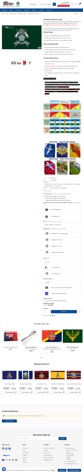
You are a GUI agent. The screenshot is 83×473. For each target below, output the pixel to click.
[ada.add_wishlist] (15, 392)
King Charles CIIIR (55, 216)
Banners (34, 10)
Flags (11, 10)
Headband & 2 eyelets (56, 239)
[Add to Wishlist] (79, 311)
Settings (52, 470)
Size (52, 221)
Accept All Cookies (74, 470)
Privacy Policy (47, 452)
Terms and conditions (49, 457)
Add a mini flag (48, 278)
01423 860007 (66, 2)
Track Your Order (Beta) (49, 448)
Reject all (62, 470)
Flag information (48, 298)
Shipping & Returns (48, 460)
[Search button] (54, 4)
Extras (46, 258)
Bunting (41, 10)
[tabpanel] (9, 381)
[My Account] (72, 4)
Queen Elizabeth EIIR (56, 209)
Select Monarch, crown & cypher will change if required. (62, 203)
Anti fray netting (55, 267)
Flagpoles (26, 10)
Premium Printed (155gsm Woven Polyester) (55, 198)
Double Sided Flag (55, 273)
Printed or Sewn (56, 194)
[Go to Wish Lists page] (76, 4)
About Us (46, 450)
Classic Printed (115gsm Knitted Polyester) (55, 196)
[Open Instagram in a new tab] (3, 449)
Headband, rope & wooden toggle (59, 233)
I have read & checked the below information (56, 300)
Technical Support (48, 455)
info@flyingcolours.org (65, 3)
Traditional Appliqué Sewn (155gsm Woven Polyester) (58, 200)
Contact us (25, 448)
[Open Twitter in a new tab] (6, 449)
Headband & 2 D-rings (56, 246)
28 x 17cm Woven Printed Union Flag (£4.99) (61, 287)
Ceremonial (18, 10)
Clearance (49, 10)
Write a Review (9, 421)
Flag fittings (54, 229)
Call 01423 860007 (71, 461)
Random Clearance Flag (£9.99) (58, 293)
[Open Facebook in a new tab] (9, 449)
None (48, 262)
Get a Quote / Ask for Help (63, 5)
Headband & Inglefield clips (57, 252)
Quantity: (45, 308)
